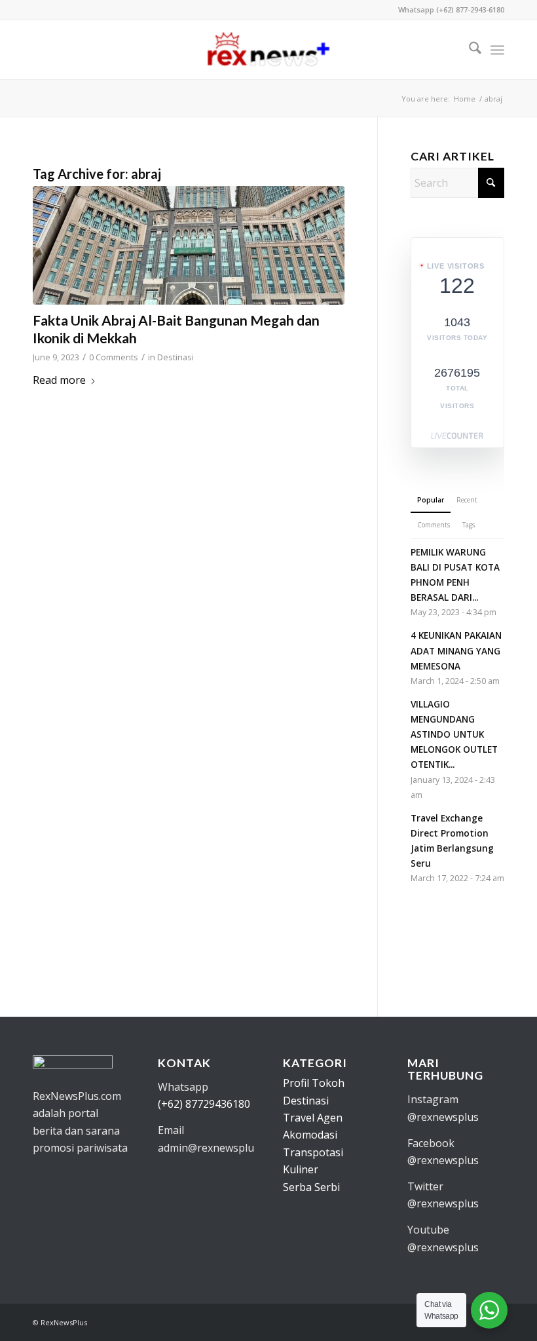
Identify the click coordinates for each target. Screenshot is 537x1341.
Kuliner (300, 1169)
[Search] (468, 49)
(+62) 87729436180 (204, 1104)
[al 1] (188, 245)
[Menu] (497, 49)
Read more (59, 380)
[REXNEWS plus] (268, 49)
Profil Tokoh (313, 1083)
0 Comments (113, 357)
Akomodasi (310, 1134)
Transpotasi (313, 1152)
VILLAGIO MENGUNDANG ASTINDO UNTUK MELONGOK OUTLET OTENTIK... (454, 734)
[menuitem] (468, 49)
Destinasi (175, 357)
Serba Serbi (311, 1187)
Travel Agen (313, 1117)
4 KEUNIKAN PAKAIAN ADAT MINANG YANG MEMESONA (456, 650)
